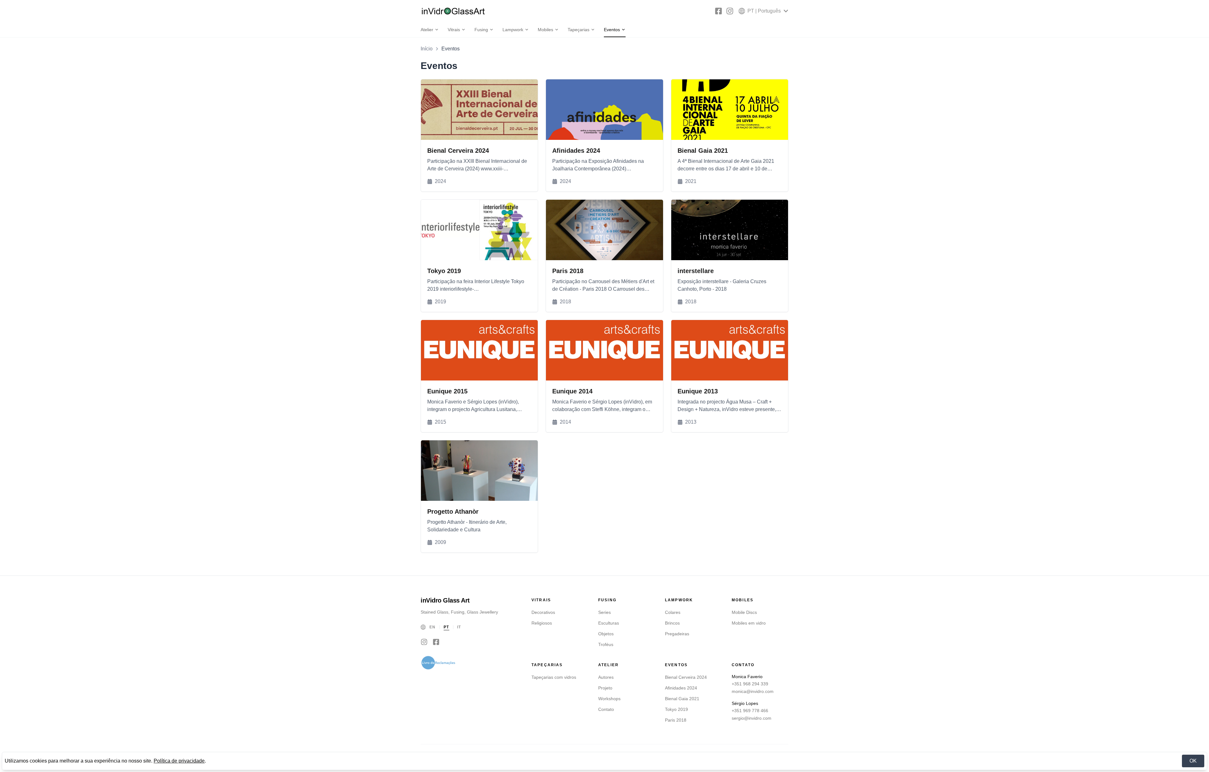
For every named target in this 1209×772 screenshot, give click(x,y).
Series (604, 612)
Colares (672, 612)
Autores (606, 677)
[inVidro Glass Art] (453, 11)
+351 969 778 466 (750, 710)
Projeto (605, 687)
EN (432, 627)
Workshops (609, 698)
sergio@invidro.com (751, 718)
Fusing (481, 29)
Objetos (606, 633)
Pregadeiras (677, 633)
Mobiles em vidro (749, 623)
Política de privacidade (179, 760)
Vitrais (454, 29)
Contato (606, 709)
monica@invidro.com (753, 691)
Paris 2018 (675, 720)
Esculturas (608, 623)
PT (446, 627)
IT (459, 627)
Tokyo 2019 (676, 709)
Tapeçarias (578, 29)
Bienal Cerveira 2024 (686, 677)
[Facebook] (718, 11)
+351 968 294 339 (750, 683)
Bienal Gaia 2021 (682, 698)
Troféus (605, 644)
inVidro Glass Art (445, 600)
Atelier (427, 29)
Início (427, 48)
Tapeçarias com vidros (553, 677)
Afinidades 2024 (681, 687)
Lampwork (512, 29)
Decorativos (543, 612)
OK (1193, 760)
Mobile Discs (744, 612)
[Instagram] (730, 11)
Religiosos (541, 623)
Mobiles (545, 29)
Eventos (612, 29)
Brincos (672, 623)
